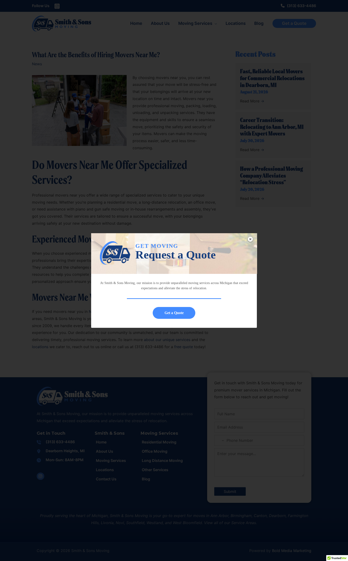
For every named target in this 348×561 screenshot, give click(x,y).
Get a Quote (174, 313)
